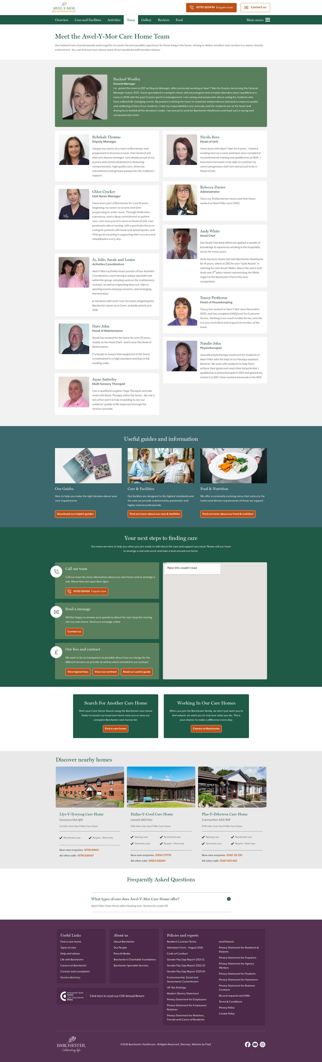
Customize (159, 556)
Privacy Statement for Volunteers (238, 979)
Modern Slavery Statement (183, 993)
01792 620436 (205, 7)
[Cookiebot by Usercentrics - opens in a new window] (224, 502)
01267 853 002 (228, 860)
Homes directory (70, 977)
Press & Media (122, 953)
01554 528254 (157, 860)
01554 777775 (163, 855)
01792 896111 (91, 850)
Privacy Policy (227, 1007)
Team (131, 20)
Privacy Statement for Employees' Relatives (187, 1007)
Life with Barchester (71, 959)
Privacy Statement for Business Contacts (237, 987)
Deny (107, 556)
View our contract (106, 671)
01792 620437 (86, 855)
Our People (120, 947)
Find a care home (115, 728)
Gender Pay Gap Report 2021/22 (185, 959)
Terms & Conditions (230, 1001)
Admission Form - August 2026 (185, 947)
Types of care (68, 947)
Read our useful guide (137, 671)
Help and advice (70, 953)
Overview (61, 20)
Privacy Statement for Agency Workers (236, 965)
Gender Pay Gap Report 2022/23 (186, 965)
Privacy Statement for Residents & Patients (239, 949)
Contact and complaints (75, 971)
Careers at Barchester (206, 728)
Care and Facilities (88, 20)
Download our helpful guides (75, 514)
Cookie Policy (227, 1013)
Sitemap (185, 1044)
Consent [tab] (105, 515)
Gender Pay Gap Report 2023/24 (186, 971)
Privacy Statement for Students (237, 973)
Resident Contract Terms (181, 941)
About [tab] (217, 514)
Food (179, 20)
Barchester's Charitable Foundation (135, 959)
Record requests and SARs (234, 995)
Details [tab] (161, 514)
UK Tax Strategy (176, 987)
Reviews (163, 20)
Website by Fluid (201, 1044)
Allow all (214, 556)
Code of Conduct (177, 953)
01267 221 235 (234, 855)
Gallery (146, 20)
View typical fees (77, 671)
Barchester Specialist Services (131, 965)
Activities (114, 20)
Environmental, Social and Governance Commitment (182, 979)
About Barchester (124, 941)
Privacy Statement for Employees (186, 999)
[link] (90, 817)
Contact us (258, 7)
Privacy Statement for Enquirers (237, 957)
